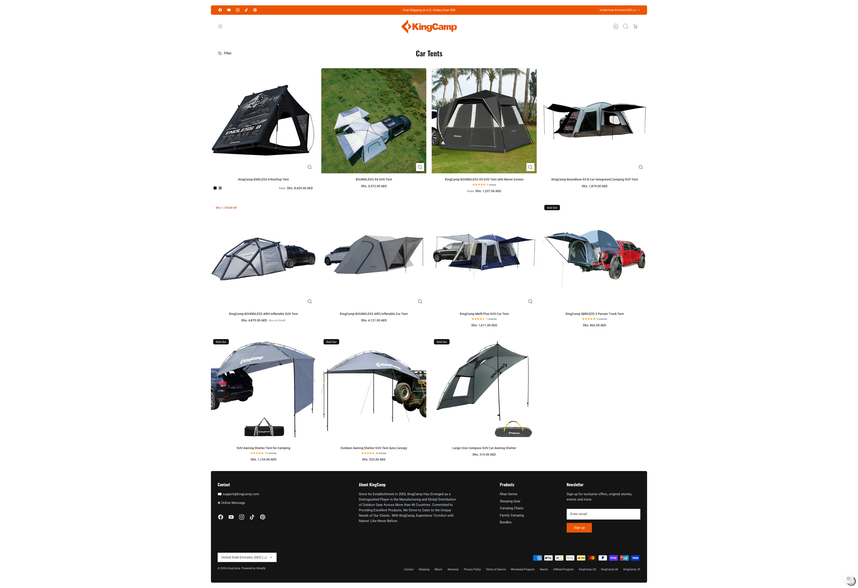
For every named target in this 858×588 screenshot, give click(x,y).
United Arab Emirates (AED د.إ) (618, 10)
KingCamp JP (631, 569)
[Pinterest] (255, 10)
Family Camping (512, 515)
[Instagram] (237, 10)
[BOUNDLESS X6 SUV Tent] (373, 120)
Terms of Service (496, 569)
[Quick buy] (310, 167)
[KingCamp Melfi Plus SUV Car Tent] (484, 255)
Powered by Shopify (253, 568)
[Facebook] (220, 10)
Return (438, 569)
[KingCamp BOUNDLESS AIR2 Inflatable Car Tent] (373, 255)
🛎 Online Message (231, 503)
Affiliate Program (563, 569)
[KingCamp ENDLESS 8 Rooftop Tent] (263, 120)
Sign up (579, 528)
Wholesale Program (523, 569)
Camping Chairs (512, 508)
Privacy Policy (472, 569)
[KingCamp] (429, 26)
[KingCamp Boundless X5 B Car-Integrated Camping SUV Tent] (594, 120)
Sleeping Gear (510, 501)
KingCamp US (587, 569)
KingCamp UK (609, 569)
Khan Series (508, 494)
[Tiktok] (246, 10)
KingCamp (233, 568)
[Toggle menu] (222, 26)
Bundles (506, 522)
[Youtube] (229, 10)
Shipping (424, 569)
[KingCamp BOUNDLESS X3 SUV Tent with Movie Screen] (484, 120)
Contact (409, 569)
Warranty (453, 569)
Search (544, 569)
